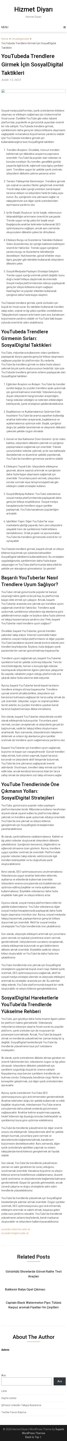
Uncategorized (20, 38)
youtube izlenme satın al (15, 1229)
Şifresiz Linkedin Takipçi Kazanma (21, 1405)
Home (4, 38)
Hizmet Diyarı (33, 9)
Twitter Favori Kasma (13, 1412)
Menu (4, 27)
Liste (4, 1391)
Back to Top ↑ (33, 1437)
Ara (3, 1375)
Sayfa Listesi (8, 1398)
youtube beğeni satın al (14, 1233)
